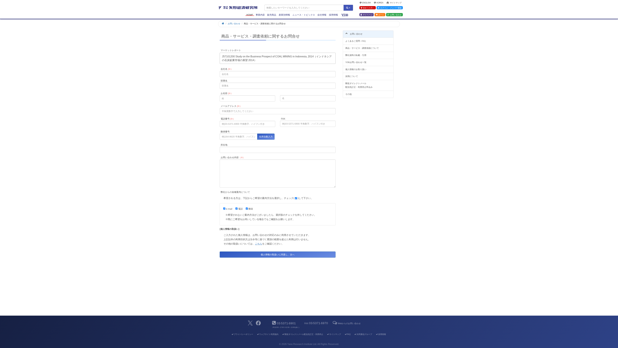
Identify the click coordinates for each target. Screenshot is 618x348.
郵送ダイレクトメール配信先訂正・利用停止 (304, 334)
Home (249, 15)
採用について (351, 76)
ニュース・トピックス (303, 15)
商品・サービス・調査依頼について (362, 48)
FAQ (349, 334)
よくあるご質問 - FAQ (355, 41)
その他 (348, 94)
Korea (380, 2)
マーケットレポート (231, 50)
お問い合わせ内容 (233, 157)
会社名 (227, 69)
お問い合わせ (396, 15)
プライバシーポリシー (243, 334)
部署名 (224, 80)
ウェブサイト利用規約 (268, 334)
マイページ (367, 15)
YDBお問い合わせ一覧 (355, 62)
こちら (258, 243)
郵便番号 (225, 131)
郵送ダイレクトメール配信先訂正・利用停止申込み (359, 85)
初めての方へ (369, 8)
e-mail (229, 209)
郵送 (250, 209)
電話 (240, 209)
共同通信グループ (364, 334)
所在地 (224, 145)
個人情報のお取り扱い (355, 69)
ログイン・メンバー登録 (391, 8)
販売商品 (271, 15)
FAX (283, 118)
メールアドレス (231, 106)
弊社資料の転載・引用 (355, 55)
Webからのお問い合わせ (349, 323)
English (366, 2)
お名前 (227, 93)
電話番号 (228, 118)
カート (381, 15)
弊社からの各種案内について (235, 192)
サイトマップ (396, 2)
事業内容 (260, 15)
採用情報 (333, 15)
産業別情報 (284, 15)
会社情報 (321, 15)
